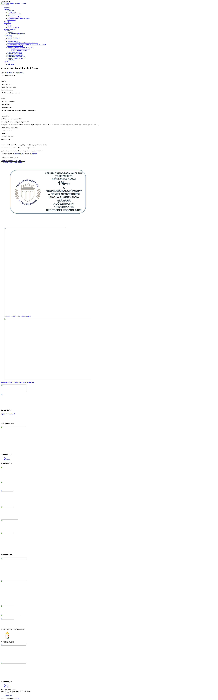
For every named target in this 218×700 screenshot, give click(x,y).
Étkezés (6, 458)
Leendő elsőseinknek (9, 40)
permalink (34, 153)
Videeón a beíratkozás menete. (19, 50)
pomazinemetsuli (19, 72)
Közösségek (7, 23)
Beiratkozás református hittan (15, 55)
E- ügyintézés (11, 15)
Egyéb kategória (18, 153)
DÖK (9, 24)
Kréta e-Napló (8, 35)
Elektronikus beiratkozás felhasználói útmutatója (20, 47)
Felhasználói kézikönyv (13, 38)
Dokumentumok (11, 12)
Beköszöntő (10, 10)
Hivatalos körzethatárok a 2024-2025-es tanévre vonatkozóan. (17, 382)
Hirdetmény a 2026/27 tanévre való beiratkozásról (17, 316)
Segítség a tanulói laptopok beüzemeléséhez (19, 18)
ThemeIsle (16, 698)
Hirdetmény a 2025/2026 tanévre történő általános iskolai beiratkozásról (26, 44)
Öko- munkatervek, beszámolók (16, 33)
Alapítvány (7, 21)
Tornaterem (7, 459)
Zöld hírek (10, 32)
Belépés (9, 36)
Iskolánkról (7, 9)
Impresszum (10, 64)
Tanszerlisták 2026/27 (10, 29)
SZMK (9, 26)
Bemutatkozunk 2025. (13, 41)
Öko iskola (7, 30)
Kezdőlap (6, 7)
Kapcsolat (6, 62)
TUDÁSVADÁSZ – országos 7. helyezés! (13, 161)
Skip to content (5, 4)
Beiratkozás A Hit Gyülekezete (15, 58)
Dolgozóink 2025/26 (13, 27)
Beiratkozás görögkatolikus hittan (16, 56)
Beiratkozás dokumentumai (14, 52)
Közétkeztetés (11, 59)
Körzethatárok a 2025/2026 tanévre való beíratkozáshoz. (22, 43)
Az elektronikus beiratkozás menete (20, 49)
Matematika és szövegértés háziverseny (12, 162)
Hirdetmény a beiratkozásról (15, 46)
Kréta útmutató (11, 20)
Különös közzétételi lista (14, 13)
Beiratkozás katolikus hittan (14, 53)
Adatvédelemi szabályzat (14, 17)
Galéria (6, 61)
